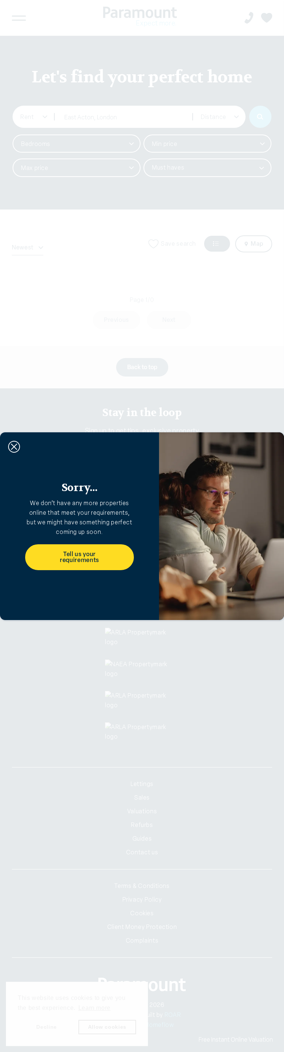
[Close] (14, 447)
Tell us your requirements (79, 557)
